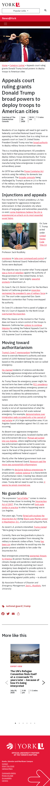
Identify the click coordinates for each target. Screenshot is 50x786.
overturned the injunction (13, 314)
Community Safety (9, 773)
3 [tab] (23, 723)
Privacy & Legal (7, 776)
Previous (6, 681)
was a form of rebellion (13, 272)
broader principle (27, 177)
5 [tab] (30, 723)
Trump (27, 606)
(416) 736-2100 (8, 766)
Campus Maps (7, 769)
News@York (9, 18)
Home (5, 65)
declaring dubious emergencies (29, 469)
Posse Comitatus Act (33, 171)
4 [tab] (27, 723)
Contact (5, 764)
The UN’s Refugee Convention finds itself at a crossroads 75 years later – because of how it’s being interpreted (24, 678)
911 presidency (40, 384)
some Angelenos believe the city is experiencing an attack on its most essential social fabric (22, 215)
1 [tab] (15, 723)
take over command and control (29, 258)
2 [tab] (19, 723)
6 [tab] (34, 723)
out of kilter (22, 498)
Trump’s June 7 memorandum (16, 352)
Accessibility (7, 778)
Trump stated (40, 527)
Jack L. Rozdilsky (33, 585)
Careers (5, 781)
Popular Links (20, 11)
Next (43, 681)
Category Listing (17, 65)
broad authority (40, 142)
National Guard (14, 606)
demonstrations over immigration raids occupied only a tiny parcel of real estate (24, 417)
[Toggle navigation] (5, 23)
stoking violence (22, 472)
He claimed (7, 370)
